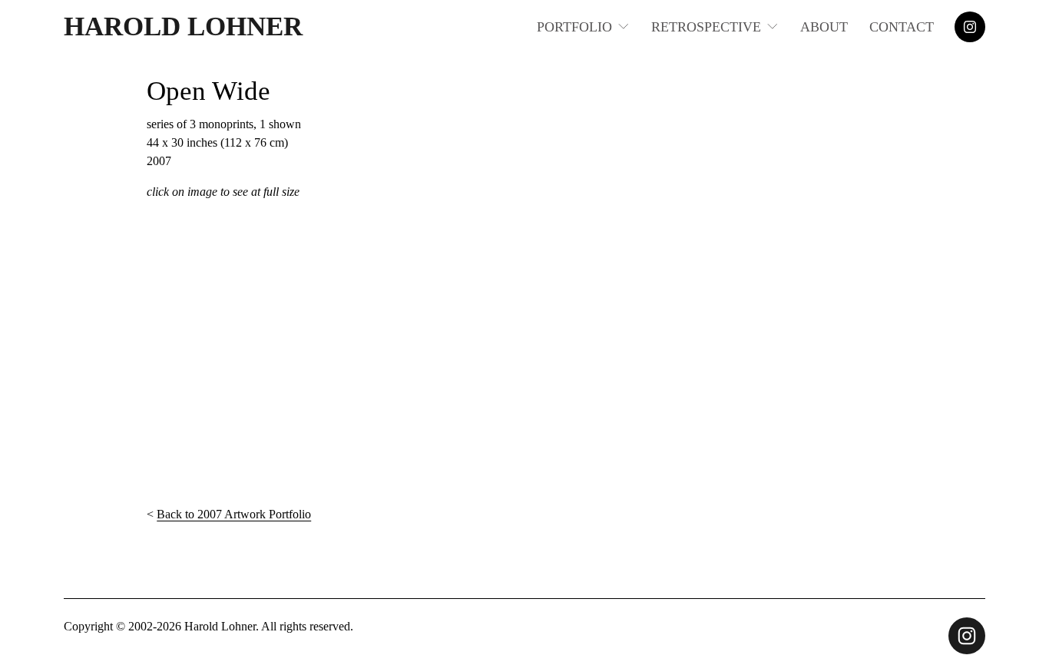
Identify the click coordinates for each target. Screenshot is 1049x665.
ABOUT (824, 27)
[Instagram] (970, 27)
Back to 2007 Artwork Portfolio (234, 514)
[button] (241, 353)
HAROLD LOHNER (183, 26)
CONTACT (901, 27)
